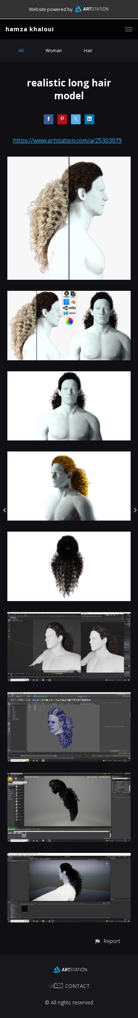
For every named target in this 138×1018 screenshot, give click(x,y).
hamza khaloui (30, 29)
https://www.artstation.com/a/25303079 (67, 140)
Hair (88, 50)
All (21, 50)
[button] (107, 941)
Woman (54, 50)
